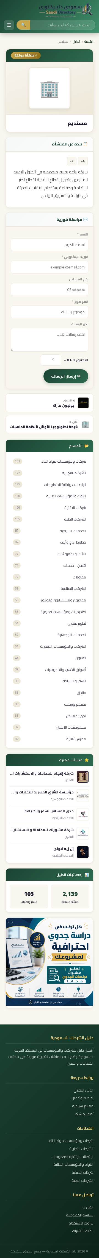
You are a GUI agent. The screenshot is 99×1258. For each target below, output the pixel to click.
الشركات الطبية (83, 1180)
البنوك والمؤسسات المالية (74, 1164)
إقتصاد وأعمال (83, 1098)
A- (71, 161)
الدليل (76, 41)
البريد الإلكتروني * (75, 257)
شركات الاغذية (83, 1172)
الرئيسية (89, 41)
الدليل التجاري (83, 1090)
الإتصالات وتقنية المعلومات (72, 1157)
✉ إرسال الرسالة (66, 376)
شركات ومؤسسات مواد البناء (71, 1140)
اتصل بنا (88, 1207)
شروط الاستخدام (81, 1223)
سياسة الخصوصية (80, 1215)
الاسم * (82, 234)
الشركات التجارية (81, 1149)
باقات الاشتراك (83, 1231)
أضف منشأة (84, 1114)
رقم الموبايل (78, 279)
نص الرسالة (79, 324)
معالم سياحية (83, 1106)
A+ (83, 161)
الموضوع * (80, 301)
